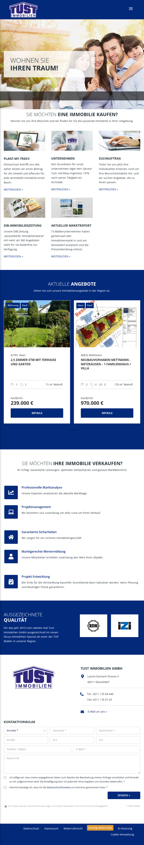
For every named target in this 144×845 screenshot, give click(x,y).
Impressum (51, 828)
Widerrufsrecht (73, 828)
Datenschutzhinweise (59, 787)
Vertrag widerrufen (100, 827)
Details (37, 413)
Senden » (124, 795)
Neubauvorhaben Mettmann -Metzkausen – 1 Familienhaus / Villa (106, 364)
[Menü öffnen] (131, 8)
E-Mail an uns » (97, 711)
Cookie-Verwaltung (122, 834)
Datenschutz (31, 828)
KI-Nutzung (125, 828)
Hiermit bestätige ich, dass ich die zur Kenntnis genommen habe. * (58, 787)
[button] (66, 430)
